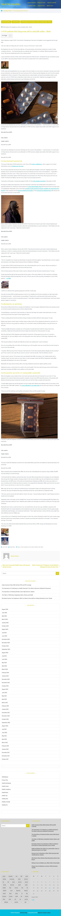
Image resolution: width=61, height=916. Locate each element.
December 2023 (6, 679)
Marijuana (18, 890)
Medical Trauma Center (44, 912)
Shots (42, 547)
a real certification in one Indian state (30, 385)
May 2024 (4, 662)
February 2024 (5, 672)
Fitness (4, 884)
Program (11, 896)
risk (21, 896)
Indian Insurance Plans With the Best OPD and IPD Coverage (16, 585)
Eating (13, 881)
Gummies (12, 884)
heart (10, 887)
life (27, 887)
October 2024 (5, 646)
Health (26, 884)
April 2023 (4, 699)
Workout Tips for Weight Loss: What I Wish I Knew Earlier (46, 863)
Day (3, 881)
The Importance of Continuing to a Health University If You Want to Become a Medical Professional (26, 588)
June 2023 (4, 692)
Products (4, 896)
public (16, 896)
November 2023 (6, 682)
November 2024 (6, 642)
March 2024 (5, 669)
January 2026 (5, 622)
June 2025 (4, 636)
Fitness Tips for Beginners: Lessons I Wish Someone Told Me (45, 866)
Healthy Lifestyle (6, 801)
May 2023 (4, 696)
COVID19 (26, 879)
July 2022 (4, 729)
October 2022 (5, 719)
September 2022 (6, 722)
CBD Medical (5, 777)
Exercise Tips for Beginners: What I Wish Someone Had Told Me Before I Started (45, 854)
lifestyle (4, 890)
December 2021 (6, 752)
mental (4, 893)
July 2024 (4, 656)
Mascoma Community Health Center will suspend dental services (16, 566)
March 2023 (5, 702)
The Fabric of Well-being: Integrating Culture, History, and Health (17, 595)
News (10, 893)
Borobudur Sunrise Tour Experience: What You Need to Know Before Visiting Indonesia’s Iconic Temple (27, 598)
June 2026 (4, 612)
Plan (27, 893)
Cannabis (10, 876)
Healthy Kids (41, 2)
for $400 (9, 278)
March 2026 (5, 619)
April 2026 (4, 616)
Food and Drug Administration (43, 190)
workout (16, 902)
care (16, 876)
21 (49, 888)
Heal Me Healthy (11, 4)
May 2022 (4, 736)
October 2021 (5, 759)
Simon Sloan (15, 556)
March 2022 (5, 742)
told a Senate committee (39, 181)
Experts (26, 881)
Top (20, 899)
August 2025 (5, 629)
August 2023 (5, 689)
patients (36, 547)
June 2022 (4, 732)
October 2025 (5, 626)
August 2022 (5, 726)
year (25, 902)
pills (39, 547)
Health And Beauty (6, 783)
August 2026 (5, 609)
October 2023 (5, 686)
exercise (20, 881)
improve (16, 887)
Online (32, 547)
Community (12, 879)
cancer (4, 876)
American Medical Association (25, 190)
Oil (21, 893)
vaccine (26, 899)
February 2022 (5, 746)
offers (16, 893)
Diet (8, 881)
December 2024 (6, 639)
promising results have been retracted (34, 188)
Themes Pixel (23, 912)
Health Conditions (6, 789)
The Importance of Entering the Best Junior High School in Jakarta (18, 591)
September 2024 (6, 649)
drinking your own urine (17, 166)
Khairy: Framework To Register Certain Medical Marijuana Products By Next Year (45, 566)
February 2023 (5, 706)
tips (15, 899)
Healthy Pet (5, 805)
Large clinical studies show (34, 186)
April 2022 (4, 739)
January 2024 (5, 676)
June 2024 (4, 659)
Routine (26, 896)
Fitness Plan (31, 5)
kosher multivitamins (37, 164)
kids (22, 887)
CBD (21, 876)
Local (11, 890)
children (4, 879)
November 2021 (6, 756)
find (30, 547)
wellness (6, 902)
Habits (19, 884)
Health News (31, 2)
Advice (18, 547)
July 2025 (4, 632)
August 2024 (5, 652)
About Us (49, 5)
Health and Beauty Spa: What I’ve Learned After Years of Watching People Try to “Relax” (45, 849)
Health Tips (41, 5)
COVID (22, 547)
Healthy (4, 887)
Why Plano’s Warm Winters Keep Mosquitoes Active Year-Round (46, 858)
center (26, 876)
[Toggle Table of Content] (9, 36)
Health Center (51, 2)
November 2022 (6, 716)
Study (10, 899)
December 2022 (6, 712)
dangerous (26, 547)
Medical (26, 890)
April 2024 (4, 666)
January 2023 (5, 709)
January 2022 (5, 749)
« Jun (33, 899)
